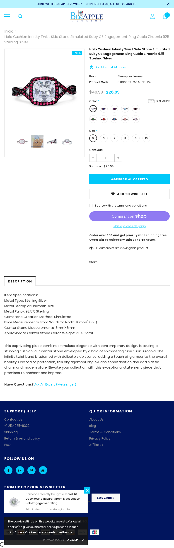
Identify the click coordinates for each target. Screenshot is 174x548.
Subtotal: (95, 166)
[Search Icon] (20, 16)
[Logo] (87, 16)
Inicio (8, 31)
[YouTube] (43, 470)
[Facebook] (8, 470)
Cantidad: (96, 150)
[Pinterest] (31, 470)
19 (97, 248)
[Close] (87, 490)
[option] (44, 88)
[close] (168, 4)
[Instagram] (20, 470)
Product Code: (99, 82)
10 (146, 138)
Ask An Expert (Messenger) (55, 384)
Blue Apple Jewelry (130, 76)
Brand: (93, 76)
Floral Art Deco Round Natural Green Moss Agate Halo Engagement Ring (53, 498)
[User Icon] (152, 16)
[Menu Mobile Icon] (7, 16)
